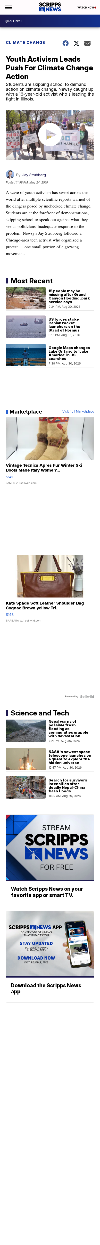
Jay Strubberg (34, 175)
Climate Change (25, 42)
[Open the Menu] (8, 7)
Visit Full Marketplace (78, 411)
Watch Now (85, 7)
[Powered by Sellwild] (87, 696)
